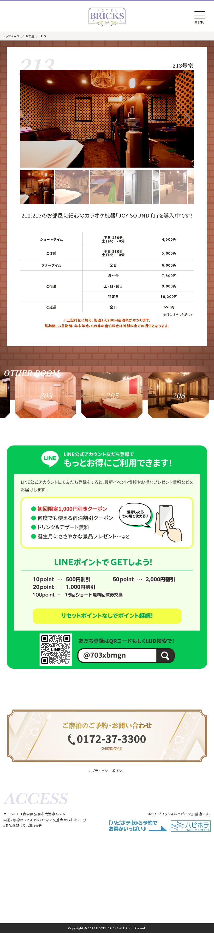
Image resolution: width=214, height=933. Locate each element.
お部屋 (30, 36)
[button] (26, 119)
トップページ (11, 36)
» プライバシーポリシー (107, 770)
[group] (31, 395)
